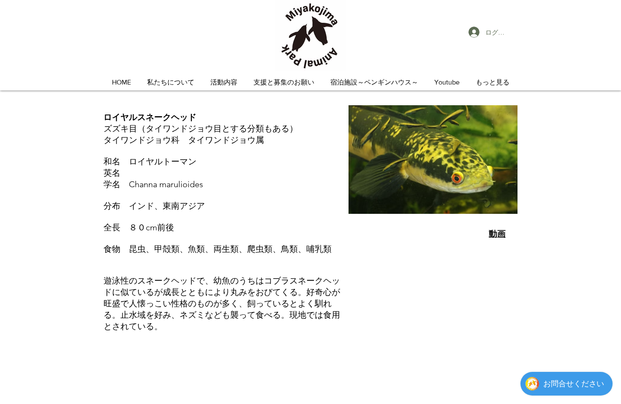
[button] (170, 82)
